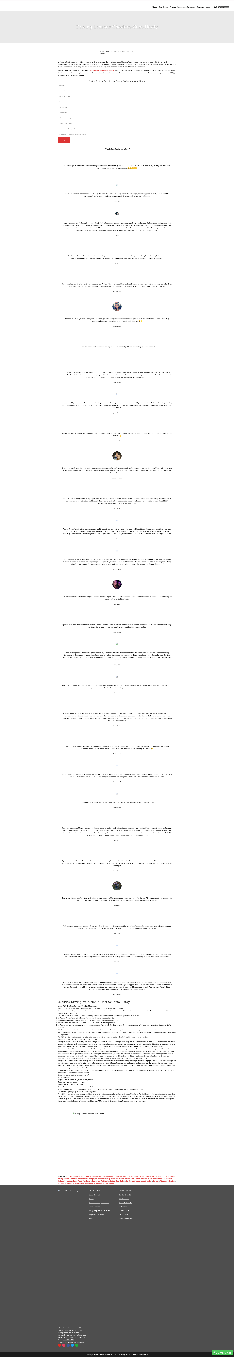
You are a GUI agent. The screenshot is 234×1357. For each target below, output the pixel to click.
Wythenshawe (108, 1183)
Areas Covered (94, 1195)
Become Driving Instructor (99, 1203)
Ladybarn (73, 1179)
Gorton (154, 1176)
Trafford (172, 1181)
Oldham (61, 1181)
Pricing (91, 1199)
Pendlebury (87, 1181)
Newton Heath (146, 1179)
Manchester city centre (107, 1179)
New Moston (135, 1179)
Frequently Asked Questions (99, 1211)
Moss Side (120, 1179)
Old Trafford (167, 1179)
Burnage (89, 1176)
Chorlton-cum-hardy (113, 1176)
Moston (127, 1179)
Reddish (104, 1181)
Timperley (164, 1181)
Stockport (130, 1181)
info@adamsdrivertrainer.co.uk (73, 1342)
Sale (117, 1181)
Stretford (148, 1181)
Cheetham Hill (99, 1176)
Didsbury (126, 1176)
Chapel (166, 1176)
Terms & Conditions (126, 1218)
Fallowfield (140, 1176)
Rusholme (111, 1181)
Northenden (157, 1179)
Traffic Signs (123, 1207)
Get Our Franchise (125, 1195)
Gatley (148, 1176)
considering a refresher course (102, 71)
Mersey (60, 1179)
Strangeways (139, 1181)
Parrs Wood (77, 1181)
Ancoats (69, 1176)
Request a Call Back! (96, 1214)
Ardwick (76, 1176)
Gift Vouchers (124, 1199)
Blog (91, 1218)
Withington (97, 1183)
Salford (122, 1181)
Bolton (82, 1176)
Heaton (160, 1176)
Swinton (156, 1181)
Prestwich (96, 1181)
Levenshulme (83, 1179)
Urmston (61, 1183)
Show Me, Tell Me (125, 1203)
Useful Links (123, 1214)
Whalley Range (78, 1183)
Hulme (66, 1179)
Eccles (133, 1176)
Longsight (93, 1179)
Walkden (68, 1183)
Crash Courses (94, 1207)
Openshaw (68, 1181)
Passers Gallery (124, 1211)
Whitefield (89, 1183)
